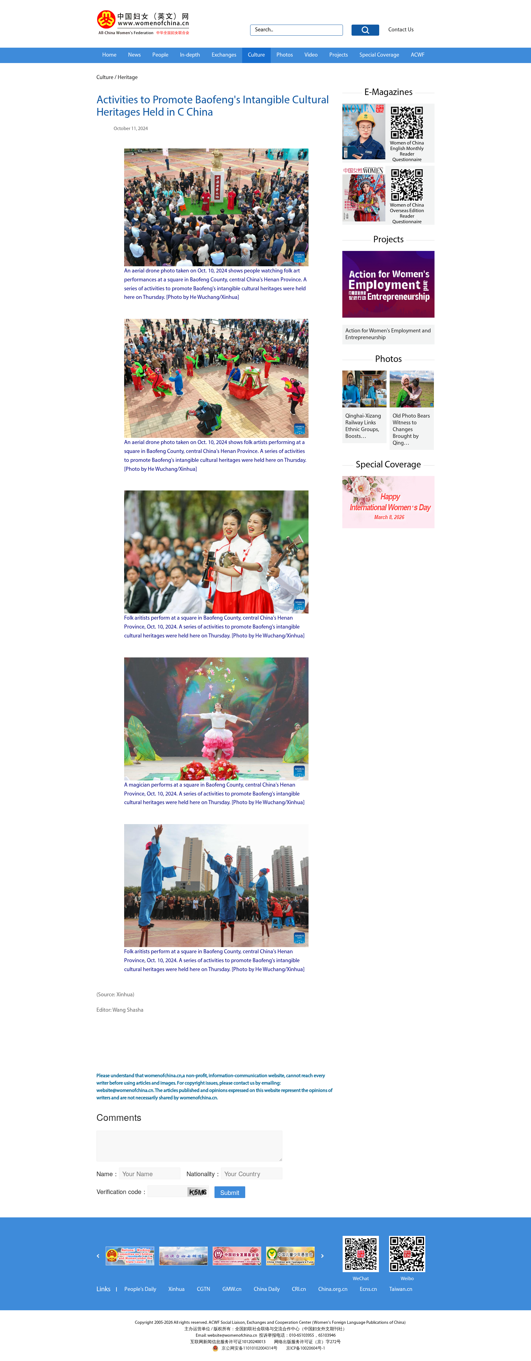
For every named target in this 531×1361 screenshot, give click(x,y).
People (160, 55)
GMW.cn (232, 1289)
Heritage (128, 78)
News (134, 55)
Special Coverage (379, 55)
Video (311, 55)
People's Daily (140, 1289)
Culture (256, 55)
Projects (338, 55)
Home (109, 55)
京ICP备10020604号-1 (305, 1348)
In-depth (190, 55)
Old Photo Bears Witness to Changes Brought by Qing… (411, 430)
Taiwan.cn (400, 1289)
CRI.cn (299, 1289)
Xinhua (176, 1289)
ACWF (418, 55)
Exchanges (224, 55)
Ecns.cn (368, 1289)
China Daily (267, 1289)
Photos (285, 55)
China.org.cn (333, 1289)
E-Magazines (388, 92)
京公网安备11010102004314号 (249, 1348)
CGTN (203, 1289)
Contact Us (401, 30)
